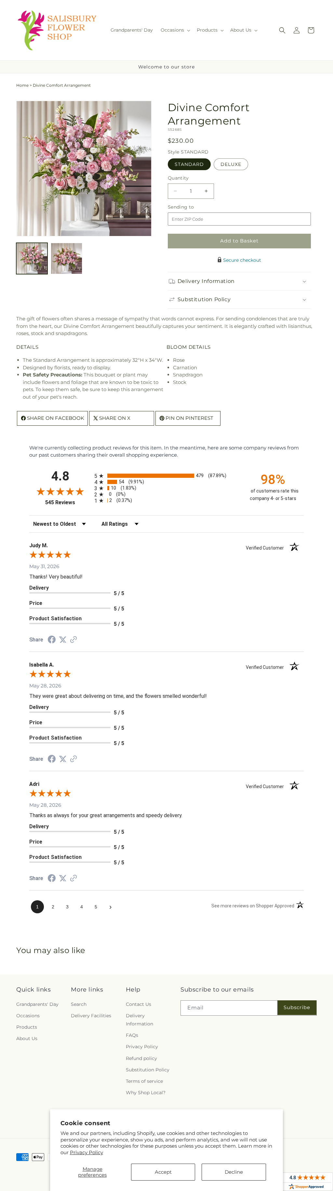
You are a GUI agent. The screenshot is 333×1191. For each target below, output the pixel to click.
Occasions (28, 1016)
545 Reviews (68, 502)
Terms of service (144, 1081)
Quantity (178, 178)
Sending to (191, 207)
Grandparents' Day (37, 1004)
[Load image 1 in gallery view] (31, 258)
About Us (26, 1038)
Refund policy (141, 1058)
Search (79, 1004)
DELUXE (230, 164)
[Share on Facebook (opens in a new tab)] (52, 640)
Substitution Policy (147, 1070)
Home (22, 85)
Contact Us (138, 1004)
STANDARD (189, 164)
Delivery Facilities (91, 1016)
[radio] (166, 476)
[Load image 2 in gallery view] (66, 258)
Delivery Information (139, 1020)
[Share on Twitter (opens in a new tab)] (63, 640)
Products (26, 1027)
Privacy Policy (86, 1152)
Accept (163, 1172)
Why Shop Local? (146, 1092)
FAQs (132, 1035)
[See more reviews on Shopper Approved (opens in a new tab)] (73, 640)
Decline (234, 1172)
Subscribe (297, 1007)
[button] (175, 30)
